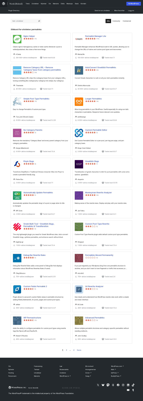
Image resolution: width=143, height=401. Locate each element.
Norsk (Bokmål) (33, 388)
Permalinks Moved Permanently (99, 255)
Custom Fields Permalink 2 (35, 286)
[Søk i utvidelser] (39, 21)
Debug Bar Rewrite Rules (34, 255)
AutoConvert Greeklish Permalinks (100, 67)
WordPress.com (117, 366)
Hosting (11, 373)
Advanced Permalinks (94, 318)
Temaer (36, 369)
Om (9, 366)
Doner (88, 373)
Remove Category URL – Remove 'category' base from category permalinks (42, 68)
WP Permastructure (32, 318)
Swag (88, 376)
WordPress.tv (65, 376)
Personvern (12, 376)
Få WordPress (133, 3)
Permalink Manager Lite (95, 36)
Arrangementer (90, 369)
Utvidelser (37, 373)
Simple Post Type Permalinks (36, 99)
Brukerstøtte (64, 369)
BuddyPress (116, 376)
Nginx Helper (29, 36)
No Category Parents (32, 130)
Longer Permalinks (93, 99)
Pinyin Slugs (28, 161)
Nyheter (11, 369)
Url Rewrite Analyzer (94, 286)
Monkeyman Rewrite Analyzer (98, 192)
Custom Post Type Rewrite (97, 224)
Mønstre (37, 376)
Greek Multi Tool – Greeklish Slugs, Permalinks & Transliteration (38, 225)
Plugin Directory (13, 10)
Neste (79, 350)
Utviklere (63, 373)
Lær (61, 366)
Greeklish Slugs (92, 161)
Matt (113, 369)
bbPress (115, 373)
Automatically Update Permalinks (38, 192)
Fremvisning (38, 366)
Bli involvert (89, 366)
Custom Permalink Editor (96, 130)
